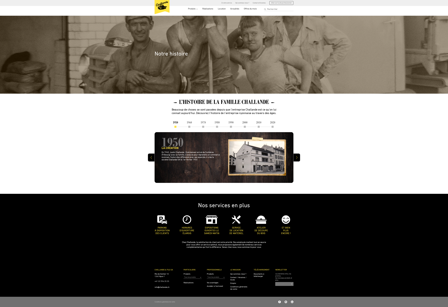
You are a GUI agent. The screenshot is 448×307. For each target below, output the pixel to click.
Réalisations (207, 9)
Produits (191, 9)
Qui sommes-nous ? (242, 3)
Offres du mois (250, 9)
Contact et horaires (259, 3)
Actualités (234, 9)
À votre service (227, 3)
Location (222, 9)
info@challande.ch (162, 287)
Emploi (233, 283)
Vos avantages (212, 283)
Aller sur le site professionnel (281, 3)
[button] (265, 9)
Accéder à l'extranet (215, 286)
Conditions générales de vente (165, 302)
